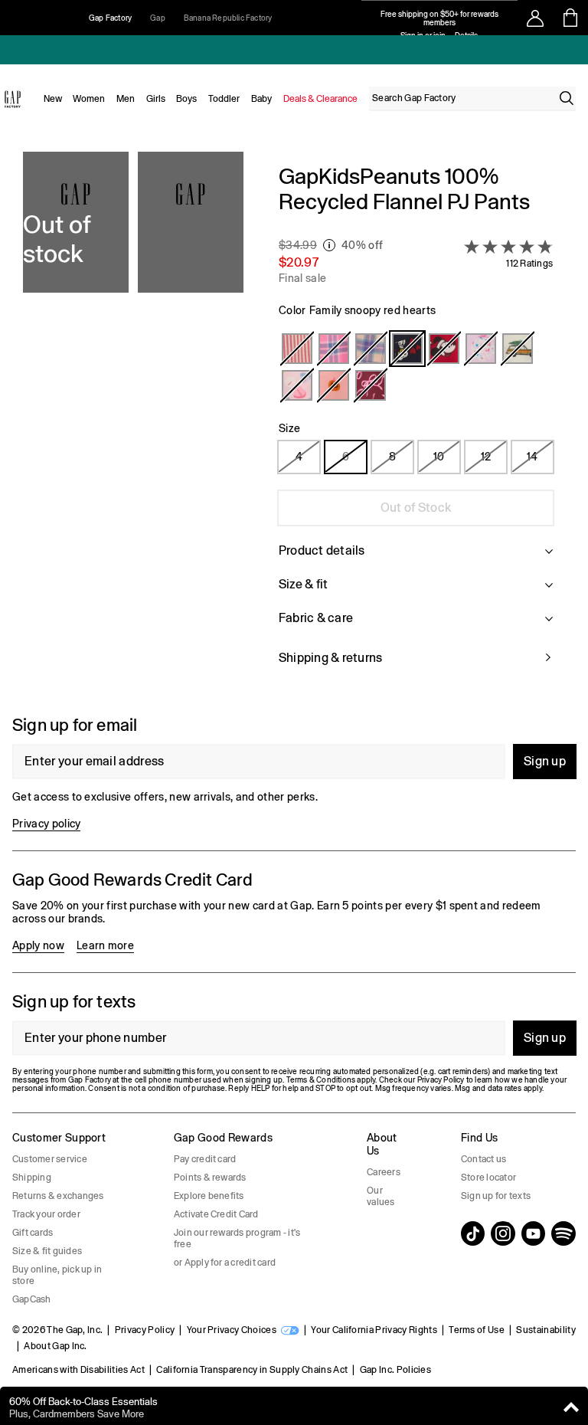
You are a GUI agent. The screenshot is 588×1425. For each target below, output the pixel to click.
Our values (380, 1196)
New (53, 98)
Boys (186, 98)
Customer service (49, 1159)
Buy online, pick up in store (57, 1275)
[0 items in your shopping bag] (570, 17)
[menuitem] (52, 98)
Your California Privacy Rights (374, 1330)
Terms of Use (477, 1330)
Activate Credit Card (216, 1214)
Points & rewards (210, 1177)
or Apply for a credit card (225, 1262)
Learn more (105, 945)
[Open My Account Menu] (535, 17)
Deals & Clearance (320, 98)
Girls (155, 98)
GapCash (31, 1299)
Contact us (483, 1159)
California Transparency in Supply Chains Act (252, 1369)
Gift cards (32, 1232)
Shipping (31, 1177)
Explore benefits (209, 1196)
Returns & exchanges (58, 1196)
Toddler (224, 98)
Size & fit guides (47, 1251)
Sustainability (545, 1330)
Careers (383, 1172)
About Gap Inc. (55, 1346)
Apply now (38, 945)
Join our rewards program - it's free (237, 1238)
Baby (261, 98)
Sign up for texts (496, 1196)
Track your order (46, 1214)
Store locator (488, 1177)
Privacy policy (46, 823)
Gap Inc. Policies (395, 1369)
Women (89, 98)
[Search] (566, 98)
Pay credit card (205, 1159)
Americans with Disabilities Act (78, 1369)
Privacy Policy (145, 1330)
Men (125, 98)
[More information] (329, 245)
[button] (133, 424)
